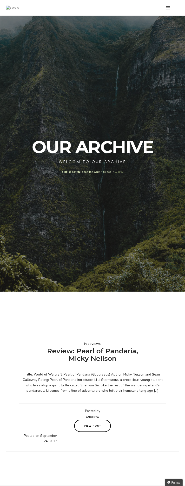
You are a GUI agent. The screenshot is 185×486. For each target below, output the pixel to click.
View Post (92, 426)
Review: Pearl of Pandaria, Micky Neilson (92, 355)
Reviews (94, 344)
